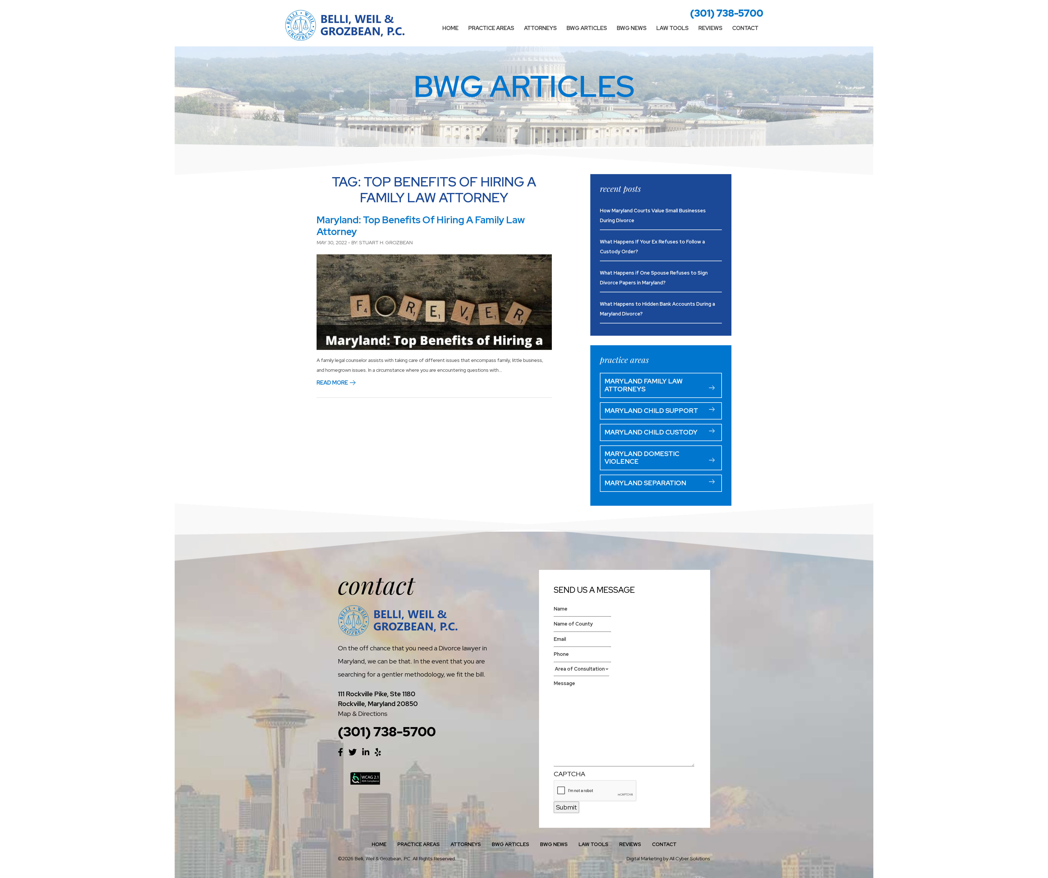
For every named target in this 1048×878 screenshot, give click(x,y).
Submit (566, 807)
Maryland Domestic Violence (642, 458)
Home (450, 28)
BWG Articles (587, 28)
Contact (745, 28)
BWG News (632, 28)
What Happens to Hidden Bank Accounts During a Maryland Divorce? (657, 309)
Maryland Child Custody (651, 432)
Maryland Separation (645, 483)
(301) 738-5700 (726, 13)
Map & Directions (362, 713)
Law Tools (672, 28)
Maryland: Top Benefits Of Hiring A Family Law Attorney (421, 225)
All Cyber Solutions (689, 858)
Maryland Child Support (651, 410)
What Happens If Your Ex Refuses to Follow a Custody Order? (652, 247)
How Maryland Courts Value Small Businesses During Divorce (653, 215)
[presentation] (595, 791)
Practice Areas (491, 28)
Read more (332, 382)
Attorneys (540, 28)
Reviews (710, 28)
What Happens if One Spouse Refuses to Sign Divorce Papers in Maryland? (654, 278)
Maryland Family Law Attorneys (644, 385)
